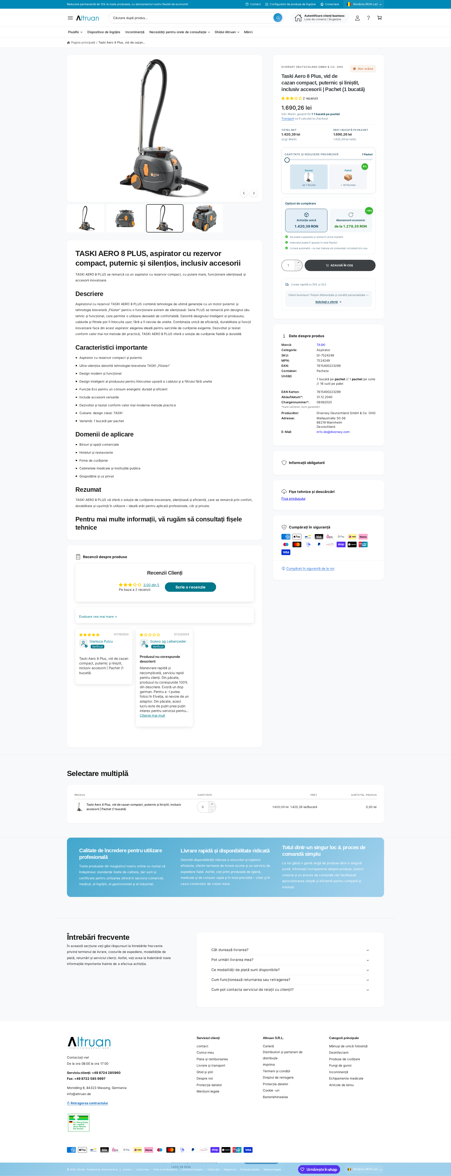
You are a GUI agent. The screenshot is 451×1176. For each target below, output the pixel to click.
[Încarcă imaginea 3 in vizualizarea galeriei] (164, 218)
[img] (89, 635)
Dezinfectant (339, 1052)
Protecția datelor (209, 1085)
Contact (255, 4)
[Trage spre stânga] (244, 193)
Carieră (268, 1046)
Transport (287, 118)
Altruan (81, 1169)
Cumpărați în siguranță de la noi (310, 568)
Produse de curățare (344, 1059)
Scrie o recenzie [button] (190, 587)
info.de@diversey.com (333, 432)
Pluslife (73, 32)
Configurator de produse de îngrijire (293, 4)
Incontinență (338, 1072)
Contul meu (205, 1052)
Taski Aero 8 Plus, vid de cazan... (121, 42)
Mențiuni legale (208, 1091)
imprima (269, 1064)
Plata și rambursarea (212, 1059)
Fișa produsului (293, 498)
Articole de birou (341, 1085)
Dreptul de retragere (278, 1077)
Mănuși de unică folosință (348, 1046)
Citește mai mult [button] (152, 715)
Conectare (332, 4)
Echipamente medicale (346, 1078)
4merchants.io (109, 1169)
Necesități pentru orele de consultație (177, 32)
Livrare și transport (211, 1065)
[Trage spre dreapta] (253, 193)
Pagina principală (83, 42)
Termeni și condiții (276, 1071)
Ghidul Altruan (225, 32)
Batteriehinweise (275, 1097)
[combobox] (196, 17)
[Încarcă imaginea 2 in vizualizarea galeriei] (125, 218)
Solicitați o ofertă (326, 302)
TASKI (321, 345)
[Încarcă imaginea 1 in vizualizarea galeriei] (85, 218)
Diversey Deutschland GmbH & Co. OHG (312, 66)
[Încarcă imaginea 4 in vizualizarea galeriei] (204, 218)
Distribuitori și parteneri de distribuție (283, 1055)
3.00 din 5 (151, 585)
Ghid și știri (205, 1072)
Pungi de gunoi (340, 1065)
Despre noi (205, 1078)
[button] (70, 17)
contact (202, 1046)
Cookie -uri (271, 1090)
